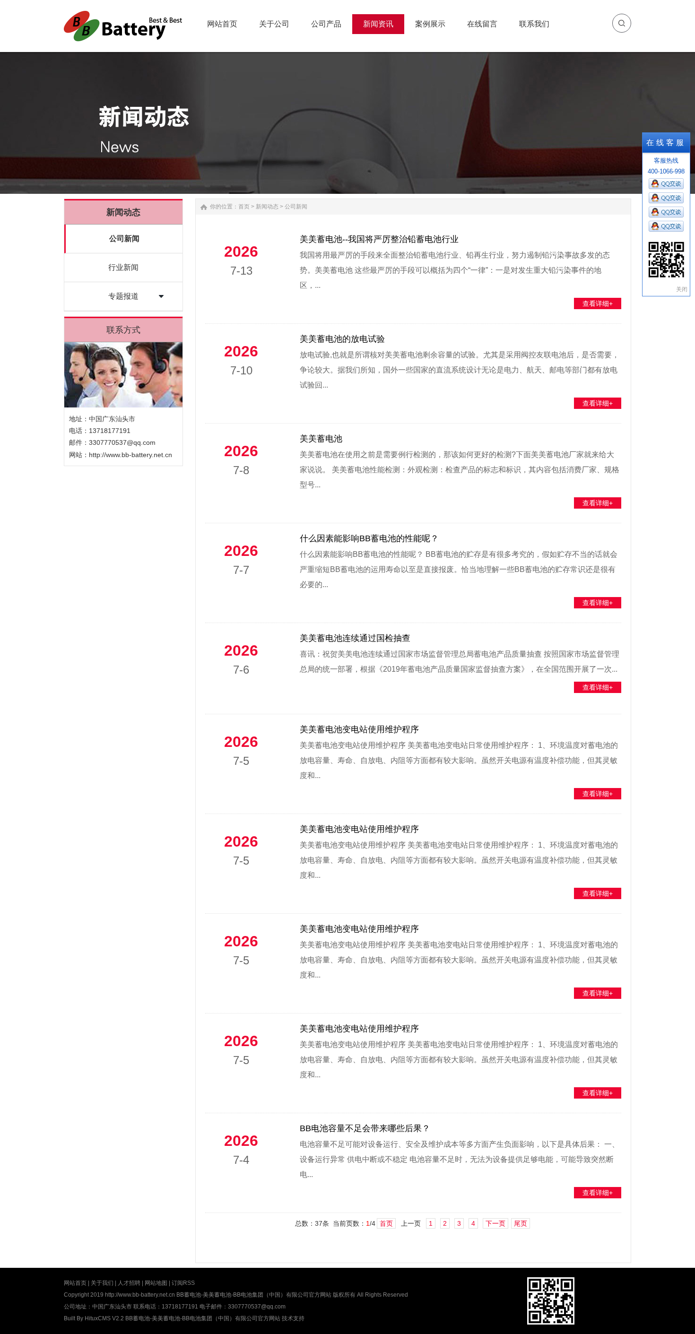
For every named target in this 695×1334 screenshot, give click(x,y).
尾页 (520, 1223)
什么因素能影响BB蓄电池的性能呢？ (369, 538)
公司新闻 (124, 238)
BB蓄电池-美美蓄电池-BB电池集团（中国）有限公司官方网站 (202, 1318)
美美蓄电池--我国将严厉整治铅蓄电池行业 (379, 239)
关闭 (681, 289)
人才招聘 (129, 1283)
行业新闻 (123, 267)
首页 (244, 206)
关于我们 (102, 1283)
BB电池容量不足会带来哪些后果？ (365, 1128)
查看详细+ (597, 303)
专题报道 (123, 296)
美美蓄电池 (321, 438)
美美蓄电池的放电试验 (342, 339)
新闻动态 (267, 206)
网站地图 (156, 1283)
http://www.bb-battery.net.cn (130, 455)
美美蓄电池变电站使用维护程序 (359, 729)
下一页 (495, 1223)
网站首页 (75, 1283)
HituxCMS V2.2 (104, 1318)
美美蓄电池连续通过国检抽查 (355, 638)
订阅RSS (183, 1283)
